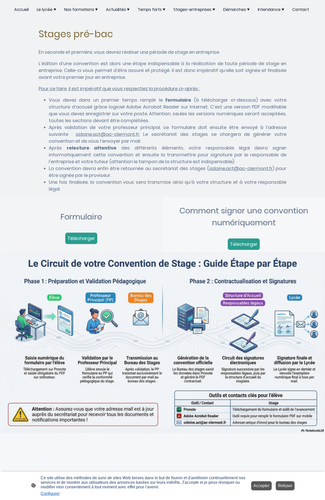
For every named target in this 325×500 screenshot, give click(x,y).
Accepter (261, 486)
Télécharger (81, 238)
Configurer (50, 493)
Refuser (285, 486)
